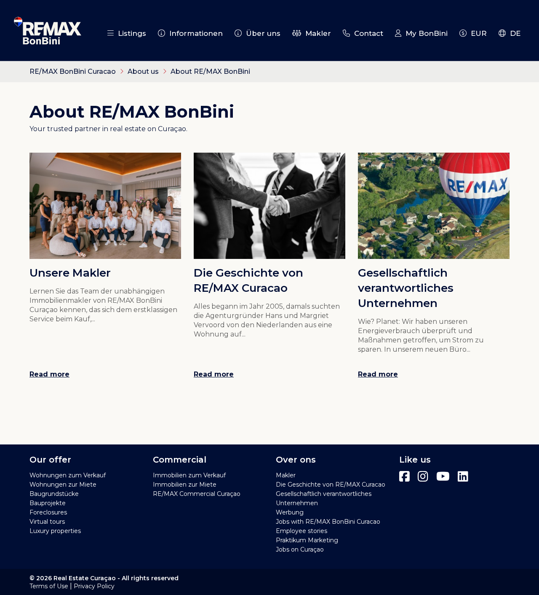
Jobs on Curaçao (300, 549)
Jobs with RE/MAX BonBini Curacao (328, 521)
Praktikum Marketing (307, 540)
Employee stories (301, 531)
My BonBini (424, 33)
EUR (477, 33)
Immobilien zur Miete (184, 484)
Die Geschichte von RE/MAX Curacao (330, 484)
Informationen (194, 33)
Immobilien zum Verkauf (189, 475)
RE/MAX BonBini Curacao (72, 71)
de (513, 33)
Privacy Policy (94, 586)
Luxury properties (55, 531)
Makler (316, 33)
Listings (130, 33)
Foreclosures (48, 512)
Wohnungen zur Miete (62, 484)
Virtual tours (47, 521)
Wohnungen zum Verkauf (67, 475)
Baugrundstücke (54, 494)
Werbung (290, 512)
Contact (366, 33)
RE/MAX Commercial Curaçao (196, 494)
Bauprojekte (47, 503)
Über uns (261, 33)
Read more (49, 374)
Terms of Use (48, 586)
